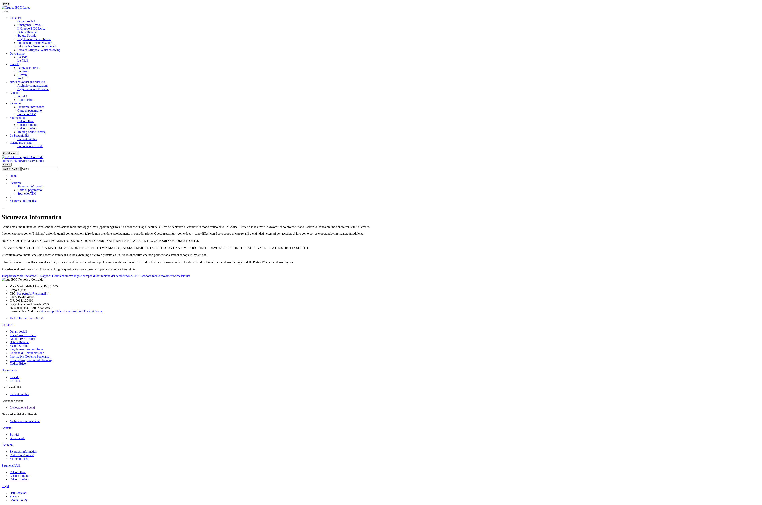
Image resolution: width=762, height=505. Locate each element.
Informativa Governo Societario (37, 46)
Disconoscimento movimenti (156, 276)
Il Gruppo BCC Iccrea (31, 28)
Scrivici (22, 96)
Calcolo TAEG (27, 128)
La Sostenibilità (19, 135)
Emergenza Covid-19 (30, 25)
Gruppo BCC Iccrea (22, 338)
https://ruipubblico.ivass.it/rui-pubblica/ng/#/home (71, 311)
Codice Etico (18, 363)
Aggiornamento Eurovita (33, 89)
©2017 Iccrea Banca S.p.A (26, 318)
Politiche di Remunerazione (34, 42)
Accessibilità (182, 276)
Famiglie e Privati (28, 67)
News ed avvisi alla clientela (27, 82)
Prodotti (14, 64)
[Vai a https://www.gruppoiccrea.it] (16, 7)
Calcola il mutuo (27, 124)
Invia (6, 3)
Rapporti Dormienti (52, 276)
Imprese (22, 71)
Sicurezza (16, 103)
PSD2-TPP (131, 276)
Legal (5, 486)
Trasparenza (9, 276)
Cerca (6, 164)
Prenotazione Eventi (30, 146)
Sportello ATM (26, 114)
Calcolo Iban (25, 121)
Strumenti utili (18, 117)
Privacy (14, 496)
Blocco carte (25, 99)
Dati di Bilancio (27, 32)
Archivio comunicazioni (32, 85)
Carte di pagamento (29, 110)
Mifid (20, 276)
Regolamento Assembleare (34, 39)
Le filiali (22, 60)
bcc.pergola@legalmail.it (32, 293)
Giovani (22, 75)
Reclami (29, 276)
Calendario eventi (21, 142)
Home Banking (11, 160)
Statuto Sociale (26, 35)
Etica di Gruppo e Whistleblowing (38, 50)
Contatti (14, 92)
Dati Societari (18, 492)
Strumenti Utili (11, 465)
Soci (20, 78)
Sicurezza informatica (30, 107)
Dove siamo (17, 53)
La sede (22, 57)
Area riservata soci (32, 160)
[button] (381, 11)
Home (13, 175)
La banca (15, 17)
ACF (37, 276)
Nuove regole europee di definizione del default (94, 276)
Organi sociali (26, 21)
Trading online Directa (31, 132)
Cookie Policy (18, 500)
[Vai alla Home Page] (22, 157)
